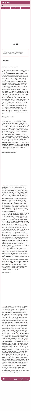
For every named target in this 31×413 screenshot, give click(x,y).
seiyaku (6, 2)
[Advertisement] (15, 25)
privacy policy (21, 378)
